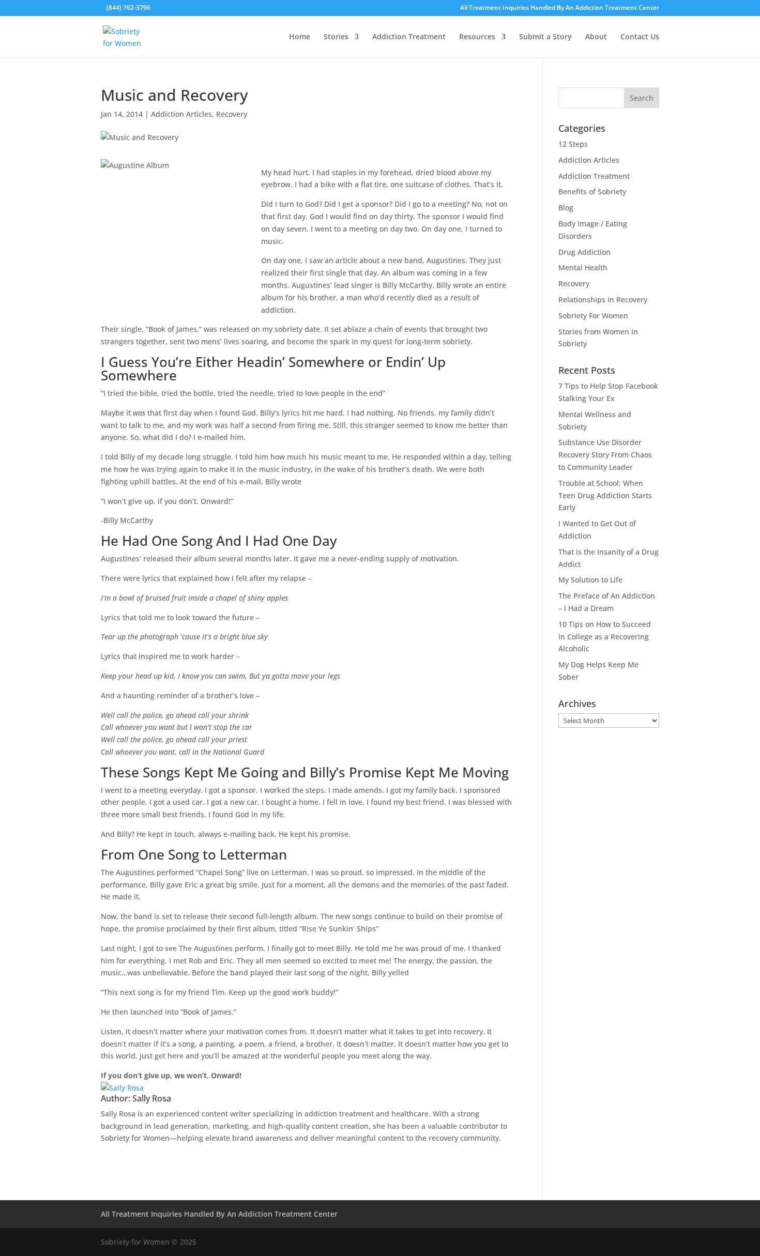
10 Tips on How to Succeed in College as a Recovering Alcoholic (604, 636)
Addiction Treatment (409, 37)
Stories (336, 37)
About (596, 37)
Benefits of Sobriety (592, 191)
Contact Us (639, 37)
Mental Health (582, 267)
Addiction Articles (181, 114)
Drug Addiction (584, 252)
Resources (477, 37)
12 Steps (573, 144)
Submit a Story (545, 37)
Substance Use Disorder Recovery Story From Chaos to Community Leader (605, 454)
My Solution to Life (590, 580)
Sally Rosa (151, 1098)
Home (299, 37)
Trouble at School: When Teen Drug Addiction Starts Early (605, 495)
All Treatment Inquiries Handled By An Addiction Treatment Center (559, 8)
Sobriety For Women (593, 315)
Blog (565, 207)
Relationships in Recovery (602, 299)
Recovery (231, 114)
